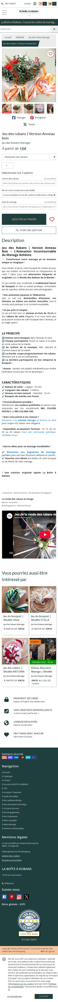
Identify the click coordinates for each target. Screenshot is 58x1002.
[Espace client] (35, 3)
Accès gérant (48, 951)
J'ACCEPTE (43, 996)
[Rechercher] (54, 29)
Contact (27, 3)
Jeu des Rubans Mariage (16, 142)
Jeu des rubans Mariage (39, 37)
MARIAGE (20, 37)
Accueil (8, 37)
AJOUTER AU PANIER (24, 219)
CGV (5, 788)
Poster (31, 124)
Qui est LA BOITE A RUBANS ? (16, 784)
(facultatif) (18, 190)
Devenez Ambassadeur (13, 828)
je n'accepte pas (14, 996)
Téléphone (9, 883)
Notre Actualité (10, 820)
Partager (21, 117)
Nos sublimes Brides (12, 800)
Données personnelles (12, 860)
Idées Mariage (9, 824)
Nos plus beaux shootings (14, 804)
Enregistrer (40, 117)
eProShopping (19, 951)
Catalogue (8, 776)
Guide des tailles (10, 796)
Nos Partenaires (10, 816)
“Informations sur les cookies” (21, 984)
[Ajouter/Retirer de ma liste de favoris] (52, 219)
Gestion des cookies (11, 856)
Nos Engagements (11, 812)
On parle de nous (11, 808)
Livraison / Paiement (12, 792)
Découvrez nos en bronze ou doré (29, 420)
